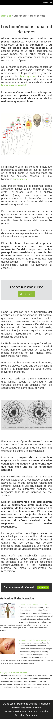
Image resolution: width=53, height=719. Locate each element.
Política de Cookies (27, 703)
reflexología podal (28, 76)
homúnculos (20, 179)
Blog (9, 16)
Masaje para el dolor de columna (13, 672)
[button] (45, 2)
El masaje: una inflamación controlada (34, 640)
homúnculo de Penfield (14, 85)
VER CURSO (26, 294)
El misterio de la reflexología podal (33, 604)
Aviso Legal (9, 703)
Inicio (2, 16)
